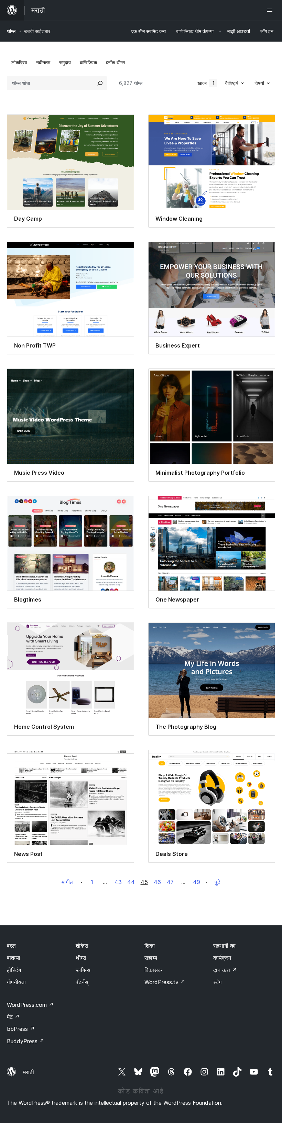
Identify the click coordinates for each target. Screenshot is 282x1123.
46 (157, 882)
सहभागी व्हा (224, 945)
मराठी (28, 1072)
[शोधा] (100, 83)
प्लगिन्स (83, 970)
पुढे (217, 882)
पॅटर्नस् (82, 982)
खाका (206, 83)
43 (118, 882)
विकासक (153, 970)
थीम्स (11, 31)
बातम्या (13, 957)
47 (170, 882)
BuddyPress (25, 1041)
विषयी (259, 83)
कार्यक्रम (222, 957)
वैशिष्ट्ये (231, 83)
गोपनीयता (16, 982)
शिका (149, 945)
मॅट (13, 1016)
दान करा (225, 970)
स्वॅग (217, 982)
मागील (68, 882)
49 (196, 882)
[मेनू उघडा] (271, 10)
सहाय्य (150, 957)
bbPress (21, 1028)
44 (131, 882)
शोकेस (82, 945)
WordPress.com (30, 1004)
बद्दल (11, 945)
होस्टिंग (14, 970)
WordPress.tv (164, 982)
